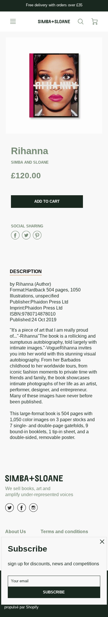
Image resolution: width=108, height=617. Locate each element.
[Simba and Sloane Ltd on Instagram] (33, 509)
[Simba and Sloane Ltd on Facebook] (21, 509)
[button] (47, 201)
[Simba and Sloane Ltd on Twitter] (9, 509)
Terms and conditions (64, 531)
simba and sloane (30, 162)
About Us (15, 531)
